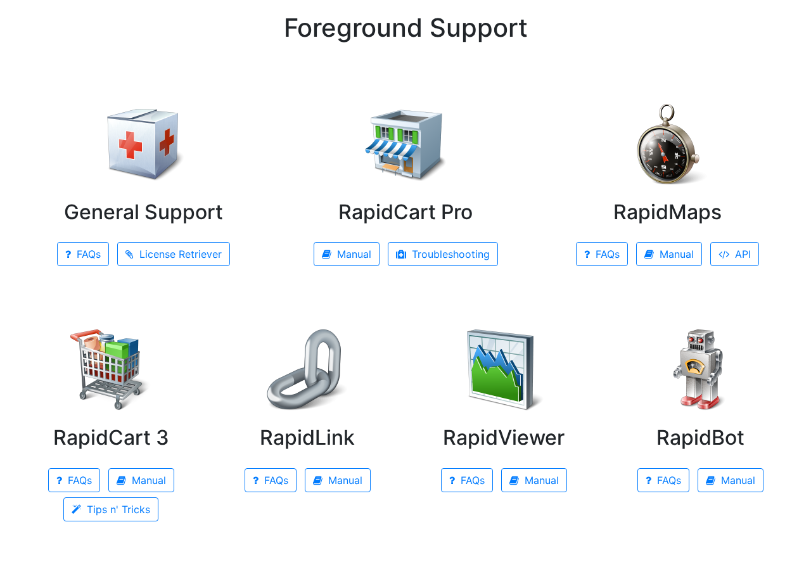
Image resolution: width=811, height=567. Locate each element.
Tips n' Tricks (117, 509)
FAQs (87, 254)
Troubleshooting (449, 254)
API (741, 254)
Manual (352, 254)
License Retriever (179, 254)
